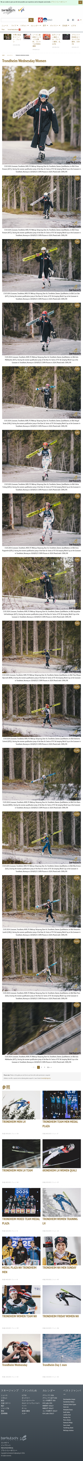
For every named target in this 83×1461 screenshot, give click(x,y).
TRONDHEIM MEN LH (14, 1122)
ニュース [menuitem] (5, 26)
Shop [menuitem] (3, 29)
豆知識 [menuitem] (64, 26)
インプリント (6, 1445)
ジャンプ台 (5, 1408)
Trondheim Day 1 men (55, 1365)
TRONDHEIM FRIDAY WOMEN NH (61, 1316)
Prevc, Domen (67, 1420)
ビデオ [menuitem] (73, 26)
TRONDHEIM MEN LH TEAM (17, 1170)
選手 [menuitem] (44, 26)
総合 (2, 1400)
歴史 (2, 1411)
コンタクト (5, 1443)
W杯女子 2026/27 (48, 1408)
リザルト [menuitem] (23, 26)
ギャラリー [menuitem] (54, 26)
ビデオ (24, 1395)
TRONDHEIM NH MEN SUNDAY (59, 1267)
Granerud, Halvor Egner (69, 1404)
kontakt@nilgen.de (46, 1078)
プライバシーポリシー (59, 2)
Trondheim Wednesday (14, 1365)
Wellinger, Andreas (68, 1430)
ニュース (4, 1395)
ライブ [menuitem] (13, 26)
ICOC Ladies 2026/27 (48, 1413)
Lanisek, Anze (67, 1415)
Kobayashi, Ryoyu (68, 1410)
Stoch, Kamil (66, 1425)
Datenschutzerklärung (7, 1448)
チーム (24, 1408)
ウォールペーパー (28, 1400)
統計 (2, 1406)
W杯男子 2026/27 (48, 1406)
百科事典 (4, 1413)
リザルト (4, 1398)
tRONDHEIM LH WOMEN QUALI (60, 1170)
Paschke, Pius (66, 1417)
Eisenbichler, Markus (68, 1402)
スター (24, 1413)
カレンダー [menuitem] (35, 26)
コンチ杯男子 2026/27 (50, 1411)
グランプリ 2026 (48, 1395)
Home (3, 55)
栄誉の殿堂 (26, 1411)
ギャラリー (10, 55)
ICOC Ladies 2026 (47, 1403)
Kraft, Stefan (66, 1412)
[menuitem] (68, 20)
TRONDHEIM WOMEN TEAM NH (19, 1316)
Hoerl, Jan (66, 1407)
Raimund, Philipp (67, 1423)
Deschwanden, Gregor (69, 1399)
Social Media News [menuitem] (14, 29)
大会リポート (6, 1403)
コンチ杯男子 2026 (49, 1400)
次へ (48, 1067)
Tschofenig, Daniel (68, 1428)
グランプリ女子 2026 (50, 1398)
